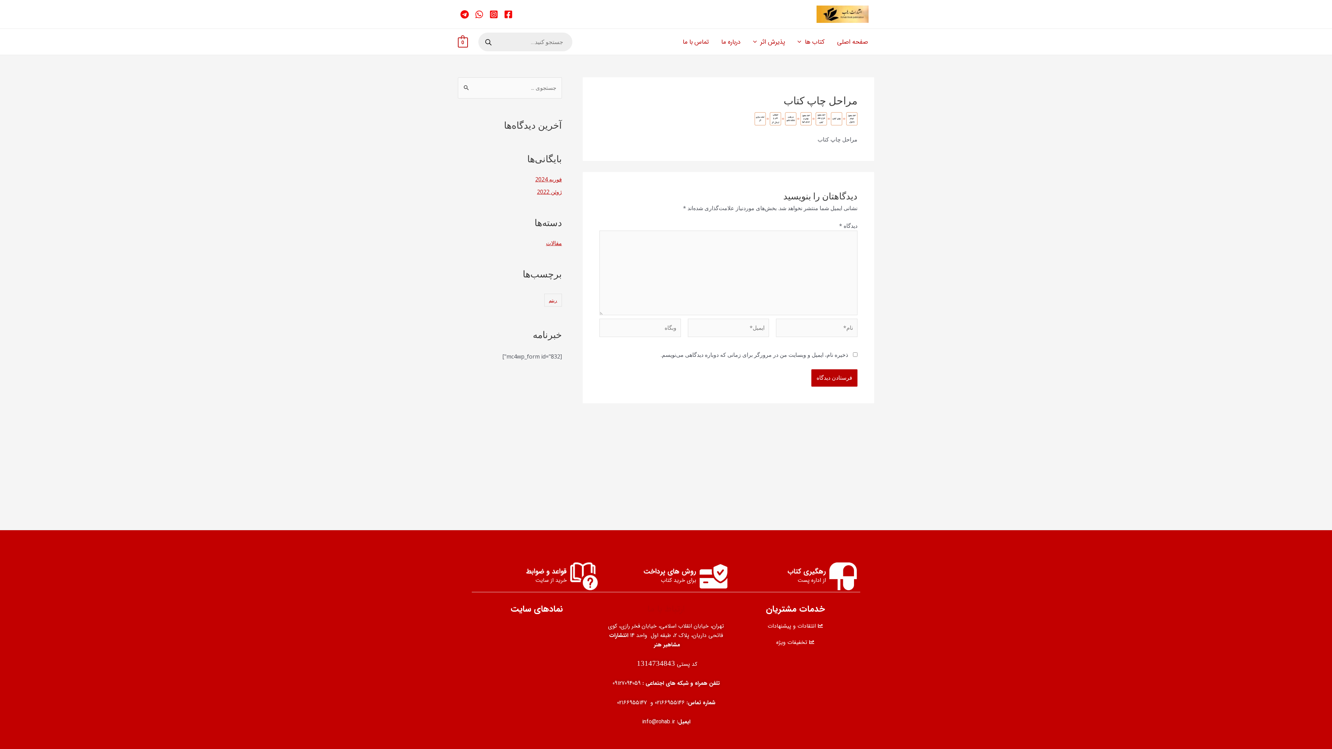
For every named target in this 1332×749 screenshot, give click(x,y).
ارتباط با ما (666, 609)
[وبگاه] (640, 329)
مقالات (554, 243)
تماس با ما (696, 42)
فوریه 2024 (548, 179)
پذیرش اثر (772, 42)
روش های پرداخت (669, 571)
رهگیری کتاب (806, 571)
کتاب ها (815, 42)
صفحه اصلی (852, 42)
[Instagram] (494, 14)
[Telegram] (464, 14)
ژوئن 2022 (549, 192)
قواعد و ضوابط (546, 571)
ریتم (553, 300)
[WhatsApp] (479, 14)
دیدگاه (848, 226)
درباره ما (731, 42)
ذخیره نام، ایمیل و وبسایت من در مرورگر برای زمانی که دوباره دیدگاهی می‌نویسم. (754, 355)
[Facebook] (508, 14)
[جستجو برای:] (510, 88)
